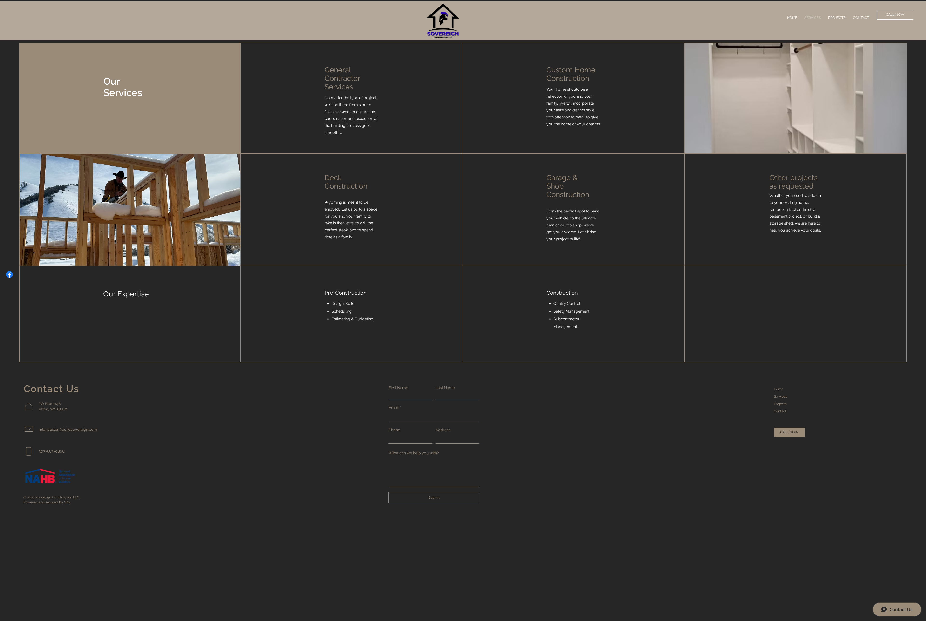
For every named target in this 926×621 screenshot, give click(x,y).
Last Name (445, 388)
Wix (67, 502)
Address (443, 430)
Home (778, 389)
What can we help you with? (414, 453)
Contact (780, 411)
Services (780, 396)
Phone (394, 430)
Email (394, 407)
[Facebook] (9, 274)
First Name (398, 388)
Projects (780, 404)
